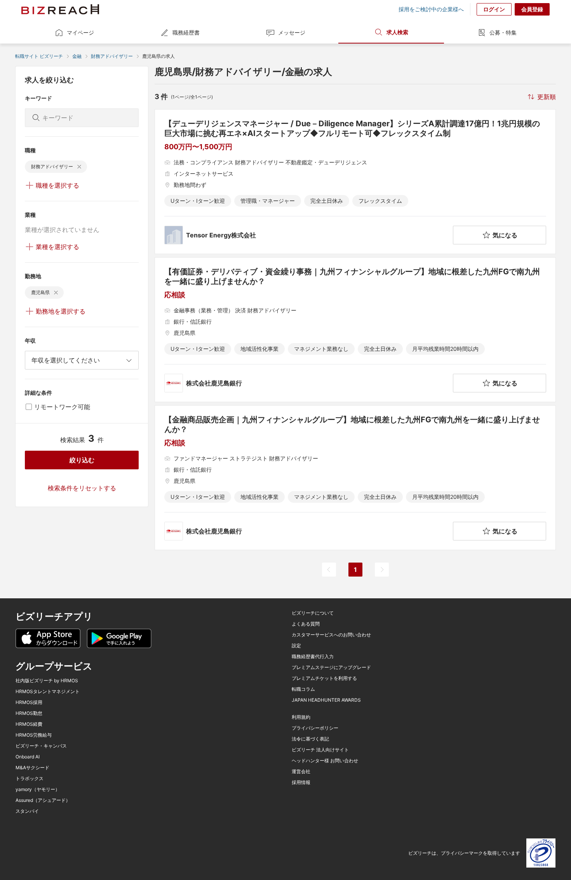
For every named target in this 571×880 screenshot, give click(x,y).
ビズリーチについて (313, 613)
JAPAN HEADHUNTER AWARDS (326, 700)
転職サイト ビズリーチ (39, 56)
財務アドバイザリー (112, 56)
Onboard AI (28, 757)
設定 (296, 645)
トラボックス (30, 778)
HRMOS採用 (29, 702)
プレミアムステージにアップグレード (331, 667)
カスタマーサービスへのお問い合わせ (331, 635)
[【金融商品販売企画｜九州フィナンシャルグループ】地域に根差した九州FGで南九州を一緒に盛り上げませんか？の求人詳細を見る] (355, 478)
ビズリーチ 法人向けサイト (320, 750)
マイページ (80, 32)
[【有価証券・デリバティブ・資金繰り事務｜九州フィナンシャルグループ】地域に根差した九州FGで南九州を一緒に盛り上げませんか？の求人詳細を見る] (355, 330)
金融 (77, 56)
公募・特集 (503, 32)
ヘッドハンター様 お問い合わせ (325, 760)
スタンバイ (27, 811)
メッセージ (291, 32)
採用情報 (301, 782)
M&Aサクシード (32, 767)
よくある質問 (306, 624)
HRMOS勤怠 (29, 713)
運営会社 (301, 771)
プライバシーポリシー (315, 728)
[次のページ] (382, 570)
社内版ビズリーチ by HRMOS (47, 680)
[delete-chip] (79, 166)
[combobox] (82, 360)
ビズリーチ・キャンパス (41, 746)
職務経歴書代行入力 (313, 656)
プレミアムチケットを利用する (324, 678)
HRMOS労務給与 (34, 735)
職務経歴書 (186, 32)
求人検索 (397, 32)
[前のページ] (329, 570)
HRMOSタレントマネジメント (48, 691)
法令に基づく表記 (310, 739)
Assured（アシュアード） (43, 800)
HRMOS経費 (29, 724)
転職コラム (303, 689)
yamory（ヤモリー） (38, 789)
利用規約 (301, 717)
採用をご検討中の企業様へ (431, 9)
